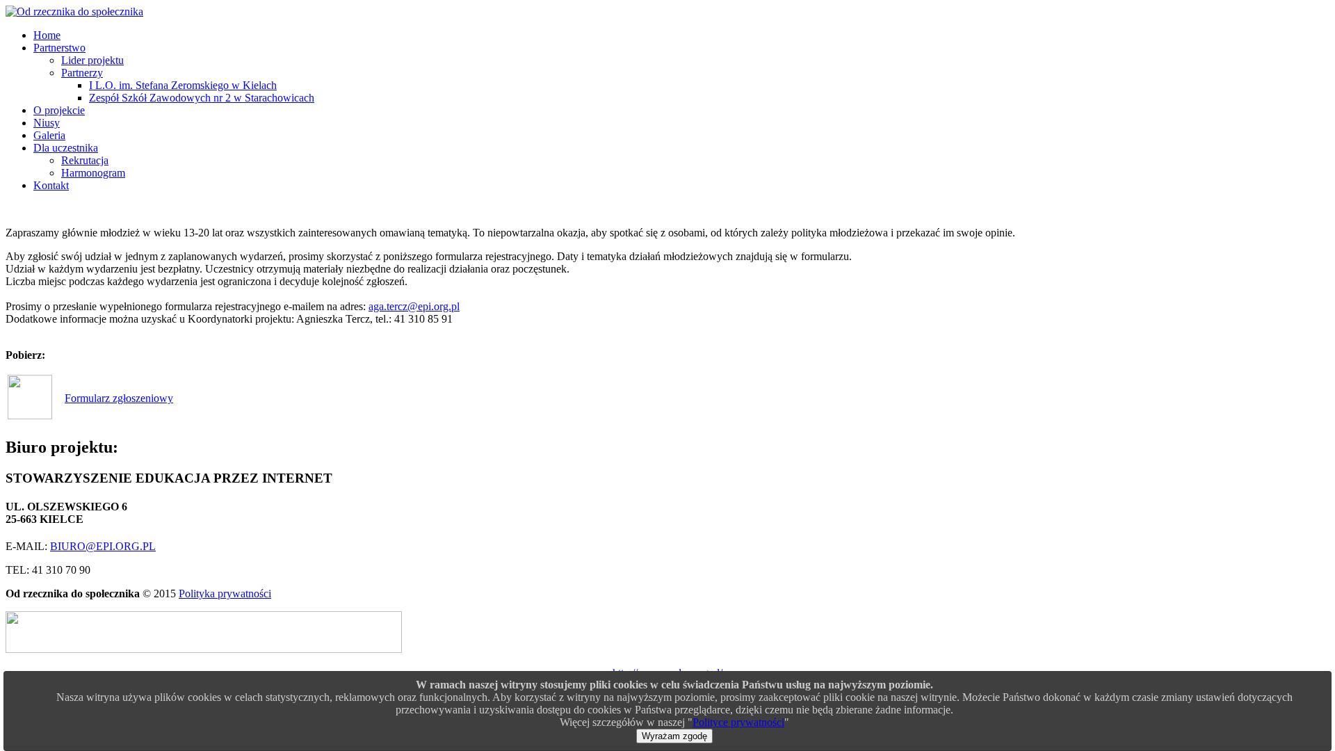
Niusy (46, 123)
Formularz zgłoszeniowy (119, 398)
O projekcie (59, 110)
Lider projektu (92, 60)
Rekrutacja (84, 160)
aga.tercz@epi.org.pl (414, 306)
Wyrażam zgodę (674, 736)
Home (46, 35)
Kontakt (51, 185)
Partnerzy (82, 73)
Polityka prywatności (225, 593)
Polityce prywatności (738, 722)
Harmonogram (93, 173)
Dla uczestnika (65, 148)
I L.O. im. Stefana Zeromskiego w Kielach (183, 85)
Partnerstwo (59, 48)
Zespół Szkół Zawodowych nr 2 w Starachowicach (201, 98)
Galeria (49, 135)
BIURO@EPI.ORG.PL (103, 546)
